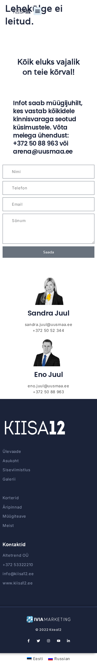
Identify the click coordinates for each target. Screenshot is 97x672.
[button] (37, 11)
